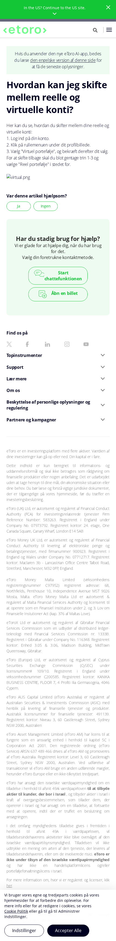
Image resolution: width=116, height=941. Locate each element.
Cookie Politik (16, 911)
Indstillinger (24, 930)
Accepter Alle (68, 930)
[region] (58, 915)
